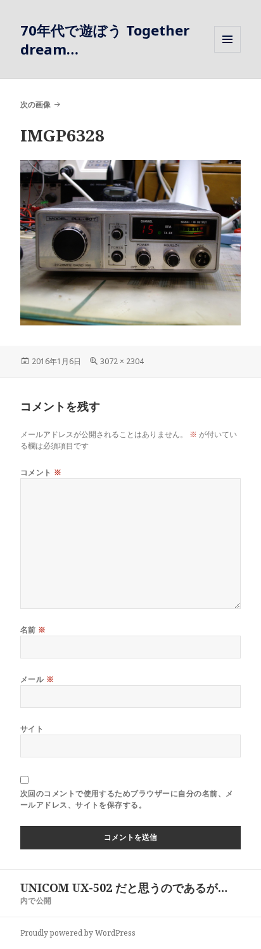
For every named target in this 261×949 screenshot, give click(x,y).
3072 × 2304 (122, 361)
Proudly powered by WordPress (78, 932)
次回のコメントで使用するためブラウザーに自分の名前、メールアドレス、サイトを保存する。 (127, 799)
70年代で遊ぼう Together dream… (104, 39)
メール (37, 679)
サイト (32, 728)
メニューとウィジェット (227, 52)
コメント (41, 472)
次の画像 (35, 104)
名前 (33, 629)
